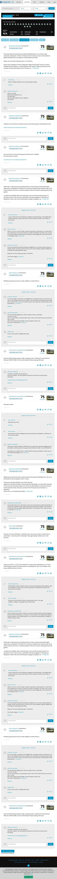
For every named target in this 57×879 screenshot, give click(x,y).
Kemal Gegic (12, 526)
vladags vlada (10, 331)
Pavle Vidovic (11, 79)
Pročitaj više (35, 68)
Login (54, 2)
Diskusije (42, 2)
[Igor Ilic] (25, 27)
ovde (31, 874)
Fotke (48, 2)
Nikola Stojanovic (14, 273)
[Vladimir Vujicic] (45, 24)
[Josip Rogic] (37, 24)
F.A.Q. (32, 860)
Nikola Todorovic (11, 229)
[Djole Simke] (28, 27)
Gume (34, 2)
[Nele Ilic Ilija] (32, 24)
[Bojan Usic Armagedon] (30, 27)
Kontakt (41, 862)
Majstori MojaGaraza (13, 583)
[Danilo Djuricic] (5, 24)
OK (28, 877)
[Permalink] (38, 73)
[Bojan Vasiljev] (24, 24)
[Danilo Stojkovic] (34, 24)
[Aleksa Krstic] (50, 24)
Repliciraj (10, 85)
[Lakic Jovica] (48, 24)
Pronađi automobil (12, 860)
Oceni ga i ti (42, 49)
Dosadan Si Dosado (12, 296)
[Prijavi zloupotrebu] (48, 73)
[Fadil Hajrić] (13, 24)
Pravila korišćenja (44, 860)
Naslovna (18, 2)
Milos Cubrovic (11, 420)
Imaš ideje (27, 860)
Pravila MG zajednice (33, 862)
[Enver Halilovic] (8, 24)
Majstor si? (21, 860)
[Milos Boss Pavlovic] (10, 24)
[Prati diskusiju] (51, 73)
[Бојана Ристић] (42, 24)
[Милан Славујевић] (40, 24)
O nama (37, 860)
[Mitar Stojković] (29, 24)
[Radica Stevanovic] (26, 24)
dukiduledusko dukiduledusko (17, 350)
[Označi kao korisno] (43, 73)
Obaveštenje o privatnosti (20, 862)
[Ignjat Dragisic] (21, 24)
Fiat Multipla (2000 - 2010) (16, 48)
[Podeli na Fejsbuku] (40, 73)
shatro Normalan (12, 598)
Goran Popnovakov (12, 214)
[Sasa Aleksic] (18, 24)
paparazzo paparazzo (15, 46)
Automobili (27, 2)
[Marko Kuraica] (16, 24)
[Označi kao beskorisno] (46, 73)
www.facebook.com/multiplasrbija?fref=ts (15, 127)
